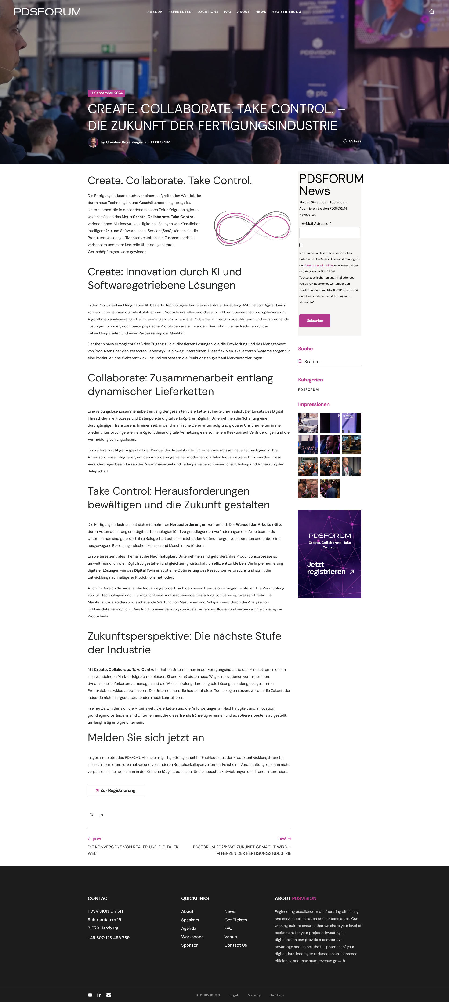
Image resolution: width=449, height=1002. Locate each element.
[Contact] (108, 995)
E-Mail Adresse (316, 223)
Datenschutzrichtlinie (318, 265)
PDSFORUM (160, 142)
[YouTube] (90, 995)
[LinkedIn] (99, 995)
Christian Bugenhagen (124, 142)
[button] (431, 11)
